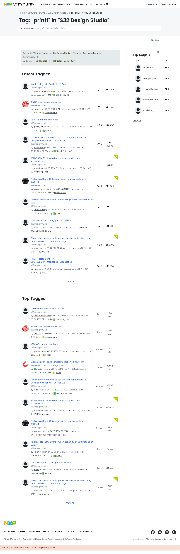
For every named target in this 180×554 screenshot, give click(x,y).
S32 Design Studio (57, 12)
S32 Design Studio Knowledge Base (47, 365)
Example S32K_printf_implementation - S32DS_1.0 (57, 362)
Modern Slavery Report (44, 539)
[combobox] (100, 28)
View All (70, 281)
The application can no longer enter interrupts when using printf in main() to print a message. (61, 240)
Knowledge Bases (62, 4)
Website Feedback (73, 539)
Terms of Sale (28, 539)
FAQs (163, 4)
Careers (22, 531)
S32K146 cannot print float (44, 119)
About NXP (9, 531)
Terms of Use (16, 539)
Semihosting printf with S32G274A (48, 84)
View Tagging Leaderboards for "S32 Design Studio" (145, 51)
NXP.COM (100, 4)
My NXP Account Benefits (78, 531)
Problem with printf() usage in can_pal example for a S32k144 (58, 181)
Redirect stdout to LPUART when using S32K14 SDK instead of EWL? (62, 201)
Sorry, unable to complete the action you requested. (29, 547)
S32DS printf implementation (46, 102)
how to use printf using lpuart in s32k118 (51, 220)
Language (151, 4)
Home (22, 12)
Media (46, 531)
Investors (34, 531)
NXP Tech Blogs (83, 4)
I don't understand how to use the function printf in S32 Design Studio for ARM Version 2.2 (59, 139)
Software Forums (36, 12)
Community (29, 57)
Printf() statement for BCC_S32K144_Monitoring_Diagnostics (51, 260)
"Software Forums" (92, 53)
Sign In (172, 4)
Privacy (7, 539)
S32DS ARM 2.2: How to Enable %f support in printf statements (56, 160)
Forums (45, 4)
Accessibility (60, 539)
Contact (57, 531)
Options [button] (154, 40)
